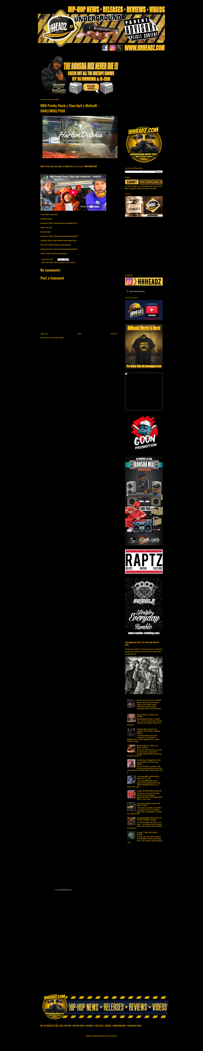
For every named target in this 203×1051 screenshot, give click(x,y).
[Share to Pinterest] (67, 259)
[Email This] (59, 259)
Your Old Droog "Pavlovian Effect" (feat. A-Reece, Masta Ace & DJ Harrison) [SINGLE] (149, 762)
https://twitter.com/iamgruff (57, 253)
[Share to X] (63, 259)
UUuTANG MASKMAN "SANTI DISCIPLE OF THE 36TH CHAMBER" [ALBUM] (149, 819)
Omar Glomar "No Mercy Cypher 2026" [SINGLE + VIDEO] (148, 804)
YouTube (73, 262)
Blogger (114, 1036)
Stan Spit (67, 262)
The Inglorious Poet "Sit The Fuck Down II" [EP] (142, 643)
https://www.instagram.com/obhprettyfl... (63, 223)
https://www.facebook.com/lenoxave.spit (62, 240)
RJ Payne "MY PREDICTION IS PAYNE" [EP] (149, 791)
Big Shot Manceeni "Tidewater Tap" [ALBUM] (147, 715)
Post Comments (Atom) (56, 337)
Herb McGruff (50, 262)
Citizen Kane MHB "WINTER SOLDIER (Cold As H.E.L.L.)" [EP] (148, 777)
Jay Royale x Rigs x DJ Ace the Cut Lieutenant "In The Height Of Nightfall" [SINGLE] (149, 731)
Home (79, 333)
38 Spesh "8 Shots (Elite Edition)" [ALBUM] (147, 833)
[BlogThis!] (61, 259)
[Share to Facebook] (65, 259)
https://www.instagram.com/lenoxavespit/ (63, 236)
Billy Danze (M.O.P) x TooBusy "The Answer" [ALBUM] (147, 746)
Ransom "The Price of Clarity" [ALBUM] (149, 700)
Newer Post (44, 333)
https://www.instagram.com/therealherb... (63, 249)
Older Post (114, 333)
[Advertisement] (164, 72)
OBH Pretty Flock (59, 262)
